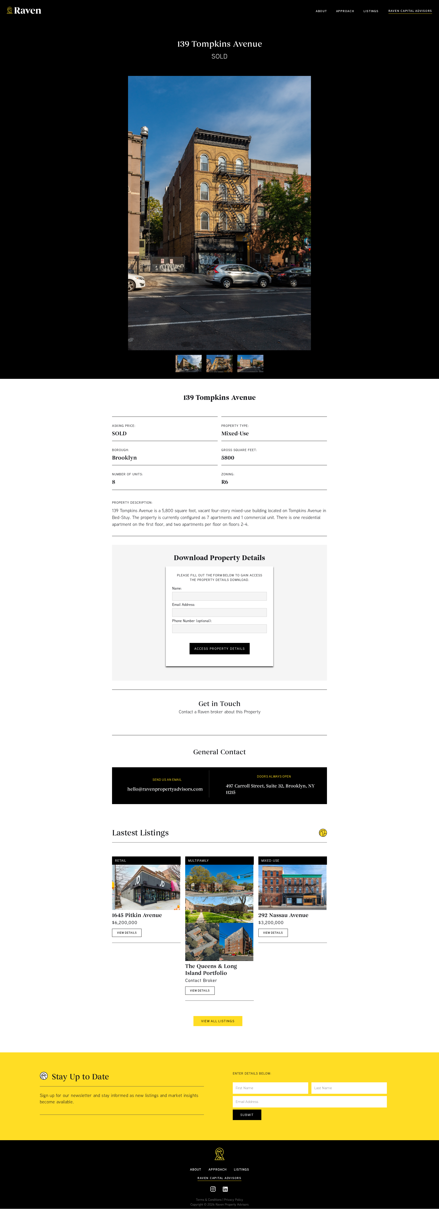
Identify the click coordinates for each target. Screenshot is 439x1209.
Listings (241, 1169)
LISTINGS (371, 11)
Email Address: (183, 604)
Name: (177, 588)
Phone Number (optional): (192, 620)
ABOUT (321, 11)
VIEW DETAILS (127, 933)
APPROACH (345, 11)
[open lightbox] (219, 213)
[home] (24, 11)
